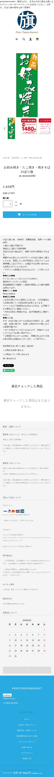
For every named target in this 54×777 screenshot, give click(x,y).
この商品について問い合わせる (16, 354)
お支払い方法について (27, 725)
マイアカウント (27, 753)
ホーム (27, 719)
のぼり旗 (6, 158)
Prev (5, 128)
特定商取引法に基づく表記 (27, 736)
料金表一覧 (27, 758)
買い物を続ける (9, 359)
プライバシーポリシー (27, 742)
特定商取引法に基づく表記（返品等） (19, 346)
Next (49, 128)
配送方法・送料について (27, 730)
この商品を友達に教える (13, 350)
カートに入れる (29, 214)
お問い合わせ (27, 747)
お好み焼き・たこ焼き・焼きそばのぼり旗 (27, 158)
